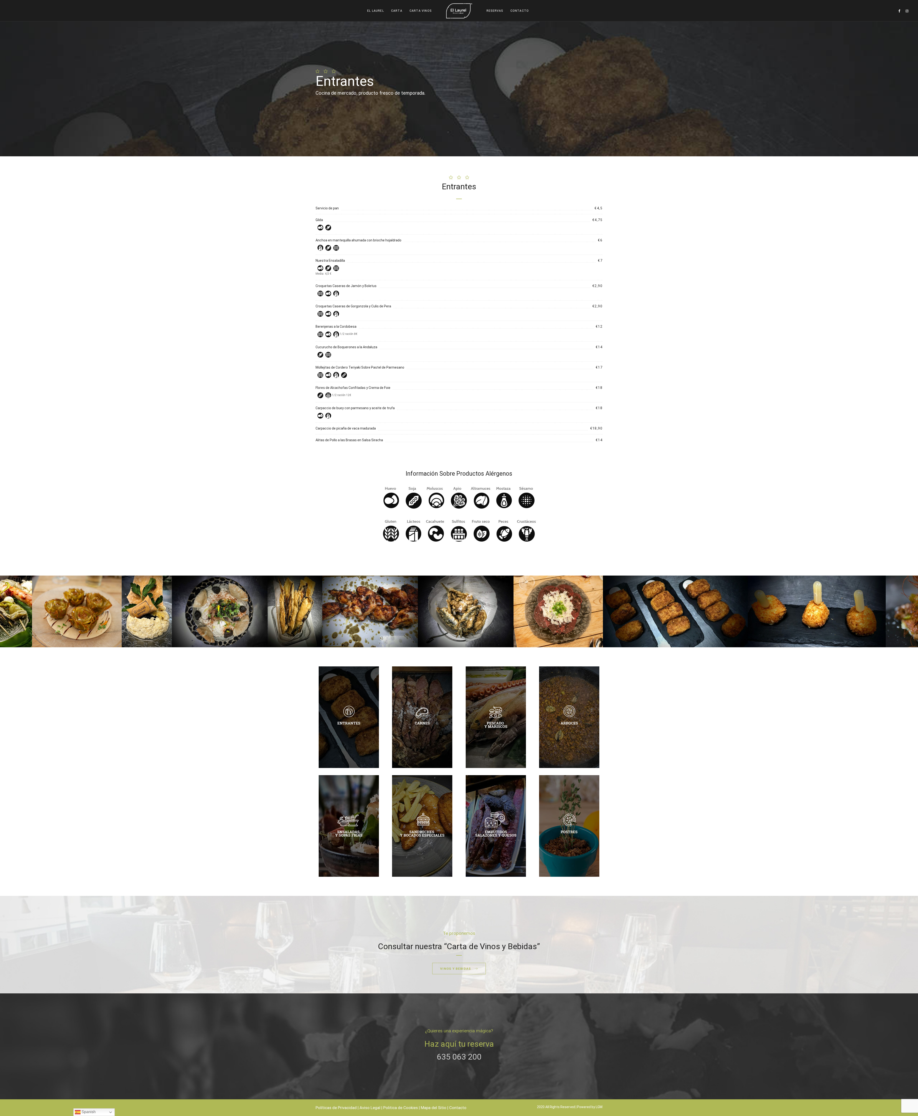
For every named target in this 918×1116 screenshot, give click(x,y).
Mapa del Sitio (433, 1107)
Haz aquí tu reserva (459, 1044)
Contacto (519, 10)
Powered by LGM (589, 1107)
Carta (396, 10)
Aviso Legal (370, 1107)
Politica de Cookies (400, 1107)
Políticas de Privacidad (336, 1107)
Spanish (88, 1112)
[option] (220, 611)
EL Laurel (375, 10)
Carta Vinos (421, 10)
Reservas (494, 10)
